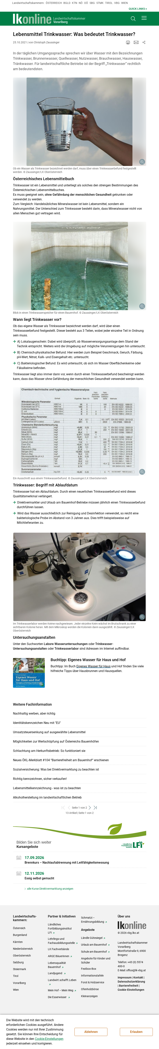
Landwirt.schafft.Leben (62, 980)
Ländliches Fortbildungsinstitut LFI (60, 928)
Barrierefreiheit (128, 985)
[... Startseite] (49, 19)
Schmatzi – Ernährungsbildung (92, 919)
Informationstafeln (92, 975)
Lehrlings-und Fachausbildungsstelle (61, 940)
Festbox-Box (88, 968)
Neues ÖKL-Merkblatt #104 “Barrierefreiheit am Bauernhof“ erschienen (61, 760)
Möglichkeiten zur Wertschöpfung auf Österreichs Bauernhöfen (56, 741)
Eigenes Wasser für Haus (93, 666)
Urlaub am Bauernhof (94, 944)
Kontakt (138, 977)
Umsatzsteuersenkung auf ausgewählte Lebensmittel (49, 732)
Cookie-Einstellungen (131, 989)
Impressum (124, 977)
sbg (92, 2)
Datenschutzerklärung (131, 981)
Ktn (74, 2)
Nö (81, 2)
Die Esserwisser (57, 997)
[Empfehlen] (136, 42)
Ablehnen (91, 1032)
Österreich (54, 2)
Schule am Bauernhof (94, 951)
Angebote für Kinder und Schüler (95, 960)
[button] (144, 18)
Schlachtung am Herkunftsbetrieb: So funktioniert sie (49, 751)
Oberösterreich (22, 955)
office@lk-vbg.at (136, 970)
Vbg (117, 2)
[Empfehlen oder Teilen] (144, 42)
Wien (124, 2)
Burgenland (20, 934)
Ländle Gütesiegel (91, 937)
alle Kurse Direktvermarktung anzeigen (50, 888)
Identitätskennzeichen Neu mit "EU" (37, 723)
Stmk (100, 2)
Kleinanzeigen (89, 996)
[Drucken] (128, 42)
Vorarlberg (19, 982)
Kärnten (18, 941)
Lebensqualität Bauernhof (57, 965)
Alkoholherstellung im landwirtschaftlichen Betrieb (47, 797)
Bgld (66, 2)
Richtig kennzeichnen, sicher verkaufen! (40, 779)
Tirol (109, 2)
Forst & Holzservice (92, 982)
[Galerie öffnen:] (79, 122)
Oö (86, 2)
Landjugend (55, 973)
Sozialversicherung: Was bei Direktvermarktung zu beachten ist (56, 769)
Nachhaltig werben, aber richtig (34, 713)
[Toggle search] (133, 18)
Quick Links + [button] (138, 8)
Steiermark (19, 969)
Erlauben (136, 1032)
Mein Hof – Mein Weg (60, 990)
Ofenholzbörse (90, 989)
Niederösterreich (23, 948)
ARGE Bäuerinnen (58, 956)
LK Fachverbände (58, 949)
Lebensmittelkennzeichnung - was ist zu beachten (47, 788)
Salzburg (18, 962)
